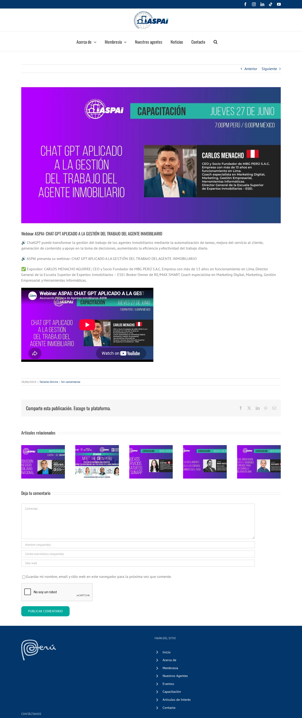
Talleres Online (48, 382)
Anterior (250, 68)
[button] (216, 41)
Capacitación (172, 691)
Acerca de (169, 660)
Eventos (168, 684)
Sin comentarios (70, 382)
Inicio (167, 652)
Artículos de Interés (177, 699)
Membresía (170, 668)
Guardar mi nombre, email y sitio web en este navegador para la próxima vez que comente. (99, 576)
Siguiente (269, 68)
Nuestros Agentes (175, 676)
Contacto (169, 707)
